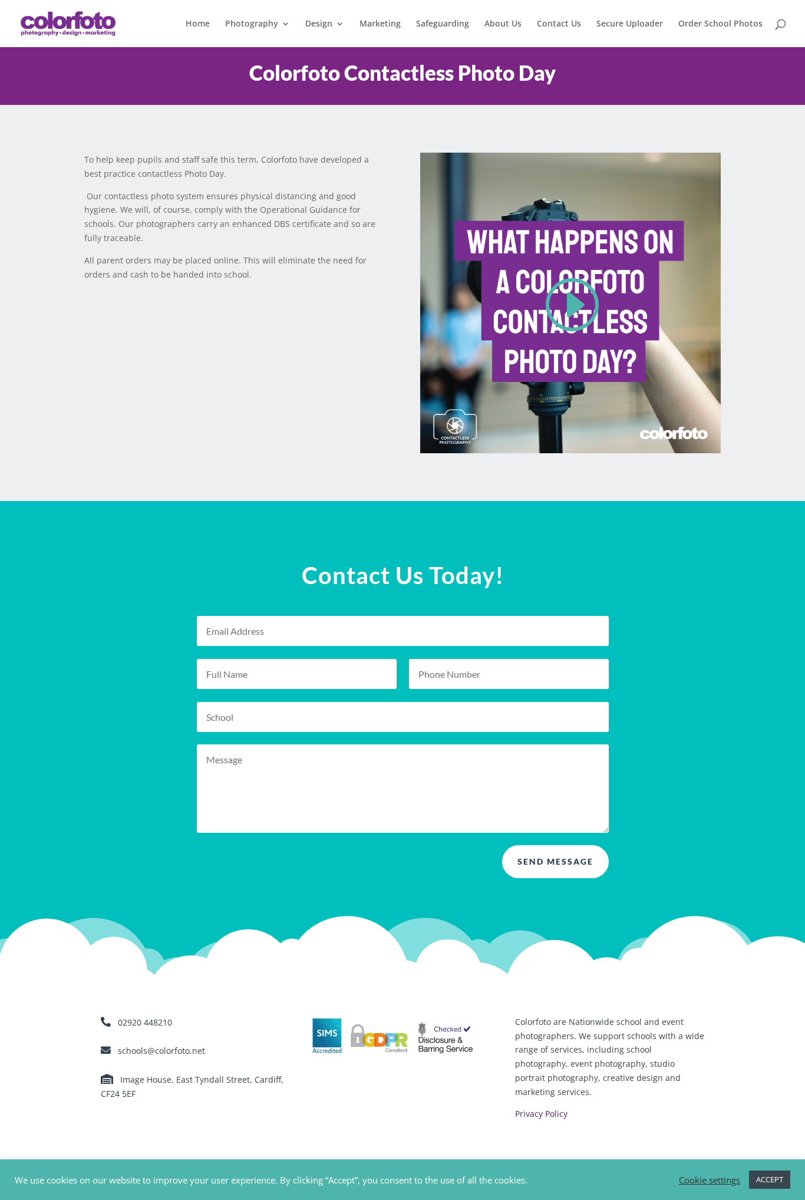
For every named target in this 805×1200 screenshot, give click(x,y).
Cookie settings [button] (709, 1180)
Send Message (555, 861)
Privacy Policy (541, 1113)
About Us (503, 24)
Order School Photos (720, 24)
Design (318, 24)
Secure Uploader (629, 24)
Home (198, 24)
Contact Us (559, 24)
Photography (251, 24)
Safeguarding (442, 24)
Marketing (380, 24)
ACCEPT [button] (769, 1179)
